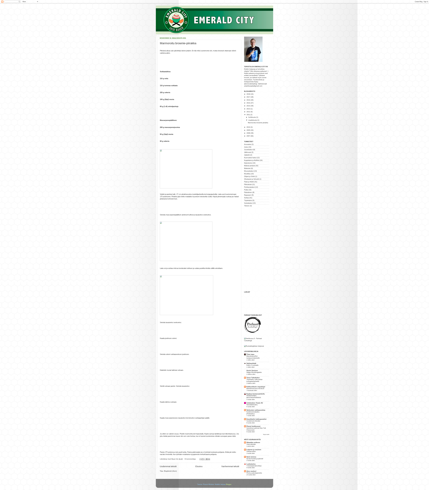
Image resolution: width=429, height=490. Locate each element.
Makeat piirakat (249, 166)
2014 (249, 106)
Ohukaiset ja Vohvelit (251, 179)
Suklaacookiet (251, 451)
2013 (249, 109)
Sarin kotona (251, 457)
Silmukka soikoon (253, 442)
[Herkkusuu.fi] (256, 340)
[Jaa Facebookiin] (207, 459)
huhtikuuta (252, 117)
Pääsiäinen (248, 192)
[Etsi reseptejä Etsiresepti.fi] (254, 346)
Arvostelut (247, 144)
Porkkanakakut (249, 187)
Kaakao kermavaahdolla (255, 394)
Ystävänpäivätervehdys (254, 466)
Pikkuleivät (248, 184)
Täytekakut (248, 200)
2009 (249, 130)
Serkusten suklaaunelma (255, 410)
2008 (249, 133)
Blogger (228, 484)
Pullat (246, 190)
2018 (249, 94)
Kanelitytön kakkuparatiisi (256, 419)
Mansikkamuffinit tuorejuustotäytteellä (253, 357)
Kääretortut (248, 163)
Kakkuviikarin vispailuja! (255, 387)
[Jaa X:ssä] (205, 459)
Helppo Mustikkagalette (254, 372)
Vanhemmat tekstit (230, 466)
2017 (249, 97)
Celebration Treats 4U (254, 403)
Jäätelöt (247, 155)
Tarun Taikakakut (253, 378)
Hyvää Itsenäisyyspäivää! (254, 459)
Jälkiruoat (247, 152)
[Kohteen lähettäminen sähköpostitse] (200, 459)
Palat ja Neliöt (249, 182)
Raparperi (247, 195)
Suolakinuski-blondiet (253, 421)
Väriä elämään (251, 444)
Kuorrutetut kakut (250, 157)
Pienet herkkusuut (253, 426)
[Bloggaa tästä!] (203, 459)
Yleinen (246, 206)
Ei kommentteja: (191, 459)
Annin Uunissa (252, 370)
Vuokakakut (248, 203)
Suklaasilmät (251, 363)
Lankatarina (251, 464)
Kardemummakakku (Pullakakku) (252, 413)
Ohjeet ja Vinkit (249, 176)
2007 (249, 136)
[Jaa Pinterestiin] (209, 459)
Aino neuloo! (251, 471)
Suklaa (246, 198)
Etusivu (199, 466)
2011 (248, 114)
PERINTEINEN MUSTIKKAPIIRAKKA (253, 396)
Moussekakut (248, 171)
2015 (249, 103)
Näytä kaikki (266, 434)
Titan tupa (250, 354)
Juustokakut (248, 149)
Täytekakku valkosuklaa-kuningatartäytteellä (254, 380)
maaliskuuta (252, 120)
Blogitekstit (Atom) (170, 471)
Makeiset (247, 168)
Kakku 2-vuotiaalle (252, 365)
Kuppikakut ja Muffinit (251, 160)
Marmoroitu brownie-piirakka (178, 43)
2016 (249, 100)
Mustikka (247, 174)
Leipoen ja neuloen (253, 449)
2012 (249, 112)
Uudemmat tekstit (168, 466)
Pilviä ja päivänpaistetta (254, 473)
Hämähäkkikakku (252, 405)
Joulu (246, 147)
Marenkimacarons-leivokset (255, 388)
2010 (249, 127)
